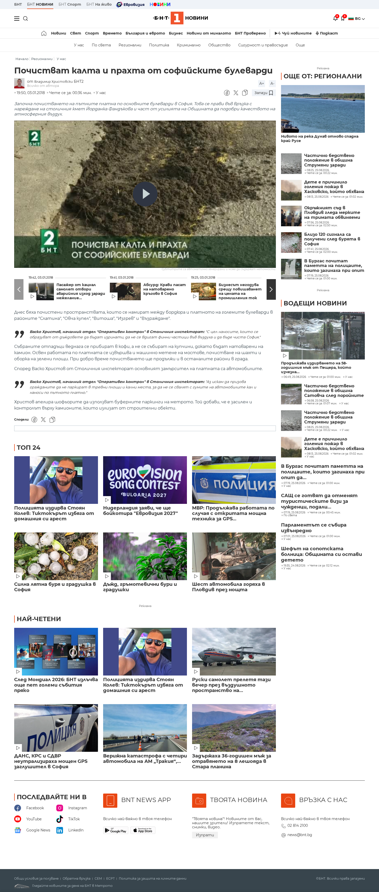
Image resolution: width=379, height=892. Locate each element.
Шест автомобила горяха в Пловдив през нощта (228, 587)
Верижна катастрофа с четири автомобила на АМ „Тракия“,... (145, 758)
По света (101, 45)
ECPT (110, 878)
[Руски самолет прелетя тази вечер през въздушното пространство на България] (234, 652)
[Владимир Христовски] (20, 83)
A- (272, 83)
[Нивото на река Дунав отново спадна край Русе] (323, 109)
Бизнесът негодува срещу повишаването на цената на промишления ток (241, 291)
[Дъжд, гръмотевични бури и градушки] (145, 556)
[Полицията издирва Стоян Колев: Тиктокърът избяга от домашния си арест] (56, 480)
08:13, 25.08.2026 (317, 453)
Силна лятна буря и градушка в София (55, 587)
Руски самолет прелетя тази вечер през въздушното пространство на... (231, 685)
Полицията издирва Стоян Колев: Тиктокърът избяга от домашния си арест (54, 513)
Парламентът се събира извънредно (314, 527)
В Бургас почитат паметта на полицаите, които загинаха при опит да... (323, 471)
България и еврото (145, 33)
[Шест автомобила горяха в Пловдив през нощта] (234, 556)
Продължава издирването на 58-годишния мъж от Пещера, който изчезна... (316, 367)
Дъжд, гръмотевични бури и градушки (140, 587)
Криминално (189, 45)
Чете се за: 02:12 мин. (325, 565)
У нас (79, 45)
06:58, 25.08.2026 (318, 400)
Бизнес (176, 33)
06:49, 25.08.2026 (295, 377)
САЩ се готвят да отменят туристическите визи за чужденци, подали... (319, 501)
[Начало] (44, 33)
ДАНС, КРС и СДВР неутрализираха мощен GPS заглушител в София (50, 761)
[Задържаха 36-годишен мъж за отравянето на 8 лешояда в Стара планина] (234, 728)
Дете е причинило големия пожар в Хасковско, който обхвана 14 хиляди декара (334, 187)
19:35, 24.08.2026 (294, 565)
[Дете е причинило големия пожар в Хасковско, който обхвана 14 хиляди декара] (291, 190)
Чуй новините (297, 33)
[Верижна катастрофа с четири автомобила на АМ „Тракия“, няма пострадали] (145, 728)
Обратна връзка (76, 878)
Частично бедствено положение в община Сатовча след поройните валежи (334, 391)
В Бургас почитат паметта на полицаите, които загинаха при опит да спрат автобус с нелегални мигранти (334, 266)
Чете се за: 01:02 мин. (348, 453)
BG (358, 18)
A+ (261, 83)
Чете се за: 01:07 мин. (322, 403)
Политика (159, 45)
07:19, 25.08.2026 (294, 483)
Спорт (92, 33)
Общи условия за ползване (36, 878)
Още (300, 45)
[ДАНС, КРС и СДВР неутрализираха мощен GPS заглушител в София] (56, 728)
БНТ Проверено (250, 33)
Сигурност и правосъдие (263, 45)
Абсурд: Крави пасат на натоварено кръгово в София (164, 289)
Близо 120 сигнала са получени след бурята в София (332, 239)
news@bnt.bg (299, 835)
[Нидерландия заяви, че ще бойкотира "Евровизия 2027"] (145, 480)
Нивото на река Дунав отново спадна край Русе (319, 138)
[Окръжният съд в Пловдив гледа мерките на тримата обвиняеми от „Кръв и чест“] (291, 216)
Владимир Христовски (53, 82)
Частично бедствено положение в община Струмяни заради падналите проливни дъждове (329, 160)
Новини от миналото (209, 33)
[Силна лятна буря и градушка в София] (56, 556)
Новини (58, 33)
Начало (21, 59)
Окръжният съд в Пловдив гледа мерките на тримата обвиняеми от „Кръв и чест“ (332, 213)
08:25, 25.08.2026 (318, 427)
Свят (75, 33)
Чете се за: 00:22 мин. (322, 430)
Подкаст (329, 33)
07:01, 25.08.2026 (295, 536)
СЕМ (98, 878)
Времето (112, 33)
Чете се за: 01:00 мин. (325, 377)
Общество (219, 45)
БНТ (18, 4)
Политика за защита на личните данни (152, 878)
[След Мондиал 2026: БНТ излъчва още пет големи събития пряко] (56, 652)
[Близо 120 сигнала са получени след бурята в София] (291, 242)
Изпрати (205, 835)
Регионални (130, 45)
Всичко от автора (43, 86)
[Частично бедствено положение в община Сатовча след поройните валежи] (291, 394)
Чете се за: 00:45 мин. (325, 512)
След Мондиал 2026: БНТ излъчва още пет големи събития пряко (56, 685)
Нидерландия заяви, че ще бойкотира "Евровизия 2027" (140, 510)
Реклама (145, 606)
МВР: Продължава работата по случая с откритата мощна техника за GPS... (233, 513)
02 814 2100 (297, 825)
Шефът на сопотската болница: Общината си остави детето (321, 554)
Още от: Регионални (323, 76)
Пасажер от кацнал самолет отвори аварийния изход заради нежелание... (80, 291)
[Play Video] (145, 194)
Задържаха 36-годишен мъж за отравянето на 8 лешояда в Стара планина (231, 761)
